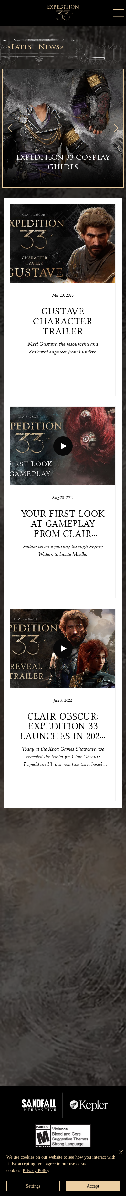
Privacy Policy (36, 1170)
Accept (93, 1186)
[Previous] (10, 128)
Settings (33, 1186)
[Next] (115, 128)
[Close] (117, 1156)
